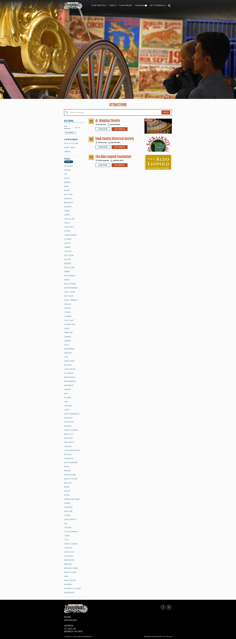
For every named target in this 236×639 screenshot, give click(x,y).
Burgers (67, 207)
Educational (70, 284)
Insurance (68, 385)
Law (66, 402)
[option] (74, 143)
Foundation (69, 324)
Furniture (68, 332)
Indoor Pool (70, 377)
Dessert (67, 263)
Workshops (69, 592)
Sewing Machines (72, 499)
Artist (67, 178)
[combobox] (68, 161)
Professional (70, 475)
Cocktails (69, 227)
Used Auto (69, 552)
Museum (68, 426)
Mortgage (69, 422)
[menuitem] (169, 5)
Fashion (67, 304)
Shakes (67, 503)
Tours (67, 536)
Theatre (67, 527)
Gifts (66, 345)
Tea (65, 523)
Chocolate (69, 219)
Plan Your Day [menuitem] (125, 5)
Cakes (67, 211)
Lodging (68, 406)
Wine (66, 576)
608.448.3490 (70, 620)
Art (65, 174)
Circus (67, 223)
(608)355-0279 (117, 160)
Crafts (67, 243)
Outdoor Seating (72, 450)
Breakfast (68, 202)
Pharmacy (68, 458)
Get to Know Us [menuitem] (157, 5)
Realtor (67, 483)
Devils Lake (69, 267)
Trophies (68, 548)
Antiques (68, 166)
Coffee (67, 231)
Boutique (68, 194)
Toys (66, 540)
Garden (67, 341)
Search (165, 112)
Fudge (67, 328)
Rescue (67, 491)
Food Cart (69, 320)
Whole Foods (70, 572)
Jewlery (67, 389)
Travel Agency (71, 544)
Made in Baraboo (72, 414)
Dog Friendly (70, 276)
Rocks (67, 495)
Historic (68, 365)
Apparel (67, 170)
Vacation (68, 556)
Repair (66, 487)
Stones (67, 515)
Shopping (68, 507)
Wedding (68, 564)
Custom (68, 251)
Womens (68, 584)
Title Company (71, 532)
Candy (67, 215)
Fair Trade (68, 296)
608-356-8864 (115, 124)
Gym (66, 357)
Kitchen (67, 397)
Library (67, 151)
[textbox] (68, 161)
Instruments (70, 381)
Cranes (67, 247)
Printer (67, 471)
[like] (91, 121)
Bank (66, 186)
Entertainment (71, 288)
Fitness (67, 312)
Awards (67, 182)
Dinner (67, 272)
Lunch (67, 410)
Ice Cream (68, 373)
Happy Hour (69, 361)
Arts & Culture (71, 143)
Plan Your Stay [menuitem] (99, 5)
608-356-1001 (115, 142)
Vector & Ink (167, 636)
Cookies (68, 239)
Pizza (66, 467)
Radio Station (70, 479)
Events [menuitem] (112, 5)
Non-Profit (69, 442)
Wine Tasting (70, 580)
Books (67, 190)
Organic (68, 446)
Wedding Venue (71, 568)
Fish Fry (67, 308)
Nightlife (68, 438)
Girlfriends (69, 349)
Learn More (102, 129)
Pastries (68, 454)
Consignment (70, 235)
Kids (66, 393)
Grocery (68, 353)
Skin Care (68, 511)
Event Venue (69, 147)
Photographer (70, 462)
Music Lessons (71, 430)
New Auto (68, 434)
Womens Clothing (72, 588)
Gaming (67, 337)
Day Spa (67, 259)
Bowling (68, 198)
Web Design (69, 560)
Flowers (68, 316)
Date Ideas (69, 255)
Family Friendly (71, 300)
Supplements (70, 519)
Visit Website (119, 129)
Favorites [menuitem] (140, 5)
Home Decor (69, 369)
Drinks (67, 280)
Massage (68, 418)
